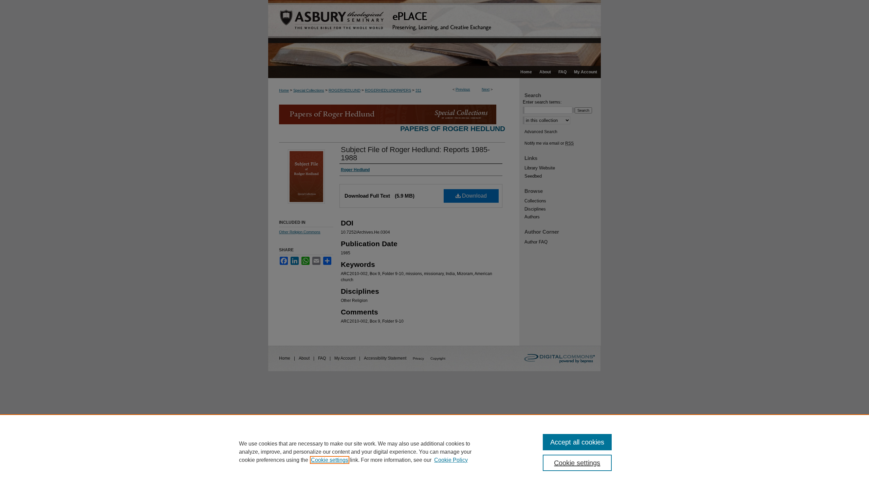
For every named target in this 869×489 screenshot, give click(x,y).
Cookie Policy (451, 460)
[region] (434, 451)
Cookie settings (329, 460)
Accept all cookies (577, 442)
